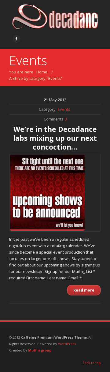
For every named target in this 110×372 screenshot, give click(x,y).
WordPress (67, 343)
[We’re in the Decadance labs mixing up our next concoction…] (55, 193)
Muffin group (39, 350)
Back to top (91, 362)
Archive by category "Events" (36, 78)
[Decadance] (55, 17)
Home (41, 72)
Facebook (16, 38)
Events (64, 109)
